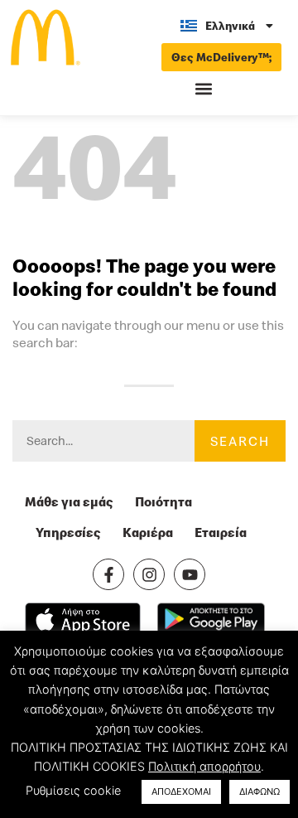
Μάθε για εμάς (69, 501)
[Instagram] (149, 574)
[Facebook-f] (108, 574)
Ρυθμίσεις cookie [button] (73, 790)
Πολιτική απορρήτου (204, 766)
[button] (203, 89)
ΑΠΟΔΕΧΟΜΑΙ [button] (181, 791)
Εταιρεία (221, 532)
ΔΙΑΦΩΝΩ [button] (259, 791)
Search (240, 441)
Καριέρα (148, 532)
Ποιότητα (163, 501)
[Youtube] (189, 574)
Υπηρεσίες (68, 532)
